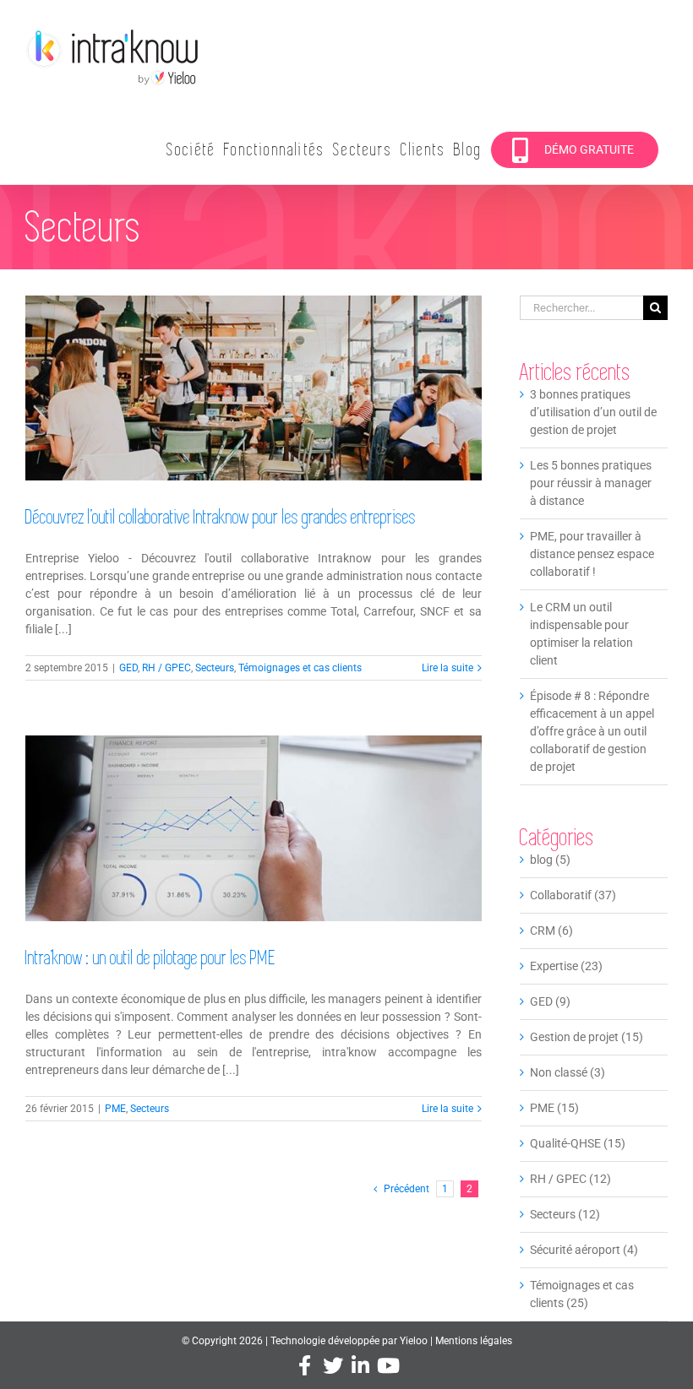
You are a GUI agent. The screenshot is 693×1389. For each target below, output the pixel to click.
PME (115, 1109)
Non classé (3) (567, 1072)
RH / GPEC (166, 668)
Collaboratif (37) (573, 895)
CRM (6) (551, 930)
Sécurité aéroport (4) (584, 1249)
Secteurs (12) (565, 1214)
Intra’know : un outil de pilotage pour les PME (253, 831)
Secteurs (214, 668)
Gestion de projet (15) (586, 1037)
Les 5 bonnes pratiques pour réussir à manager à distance (591, 482)
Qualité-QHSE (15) (577, 1143)
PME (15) (554, 1108)
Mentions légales (473, 1341)
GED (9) (550, 1001)
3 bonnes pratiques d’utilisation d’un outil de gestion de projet (593, 412)
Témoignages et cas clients (300, 668)
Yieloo (414, 1341)
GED (128, 668)
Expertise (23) (566, 966)
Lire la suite (447, 668)
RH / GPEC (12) (570, 1179)
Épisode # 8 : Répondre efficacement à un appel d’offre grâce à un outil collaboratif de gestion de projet (592, 731)
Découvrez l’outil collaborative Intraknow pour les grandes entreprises (253, 391)
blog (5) (550, 859)
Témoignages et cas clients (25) (582, 1294)
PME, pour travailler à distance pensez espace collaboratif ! (592, 553)
